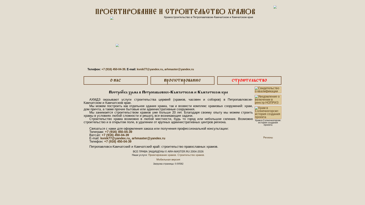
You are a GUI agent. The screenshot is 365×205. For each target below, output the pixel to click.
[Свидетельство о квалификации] (268, 90)
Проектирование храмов (162, 155)
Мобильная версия (168, 159)
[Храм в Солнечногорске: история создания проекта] (268, 112)
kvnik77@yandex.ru (150, 69)
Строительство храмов (191, 155)
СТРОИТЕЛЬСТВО (249, 80)
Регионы (268, 137)
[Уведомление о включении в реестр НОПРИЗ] (268, 99)
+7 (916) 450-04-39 (113, 69)
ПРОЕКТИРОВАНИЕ (182, 80)
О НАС (115, 80)
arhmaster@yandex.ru (179, 69)
